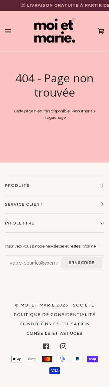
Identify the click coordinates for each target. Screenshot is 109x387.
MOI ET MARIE (37, 305)
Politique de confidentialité (54, 314)
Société (83, 305)
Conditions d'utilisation (55, 323)
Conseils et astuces (54, 333)
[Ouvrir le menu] (14, 31)
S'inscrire (81, 262)
